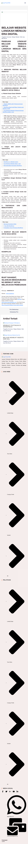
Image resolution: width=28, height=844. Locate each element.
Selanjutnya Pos (14, 312)
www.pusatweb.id (10, 293)
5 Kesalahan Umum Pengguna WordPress (13, 227)
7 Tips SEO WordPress (9, 225)
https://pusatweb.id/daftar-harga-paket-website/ (12, 305)
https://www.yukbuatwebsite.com (9, 302)
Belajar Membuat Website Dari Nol (13, 338)
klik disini (20, 299)
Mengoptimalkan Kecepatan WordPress (13, 165)
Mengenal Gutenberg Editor (10, 224)
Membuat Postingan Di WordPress (12, 326)
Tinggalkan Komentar (6, 37)
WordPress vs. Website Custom (11, 161)
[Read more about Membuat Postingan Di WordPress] (11, 322)
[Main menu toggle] (25, 2)
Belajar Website (15, 37)
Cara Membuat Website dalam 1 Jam (12, 163)
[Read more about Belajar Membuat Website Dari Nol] (11, 335)
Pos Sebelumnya (14, 309)
